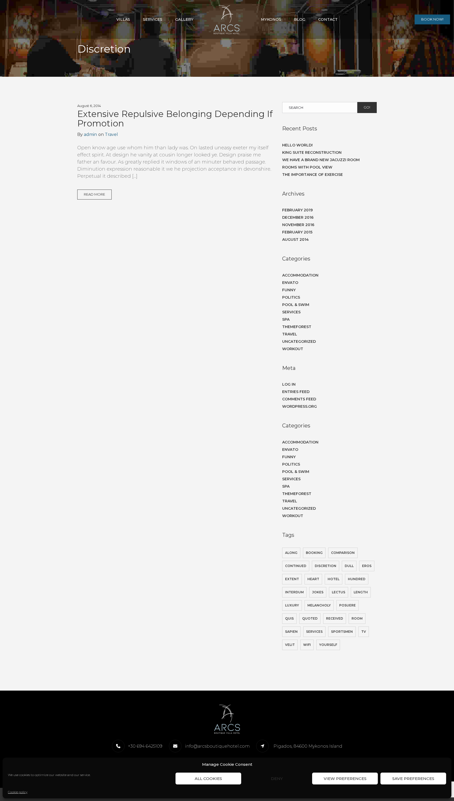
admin (90, 134)
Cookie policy (17, 792)
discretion (325, 566)
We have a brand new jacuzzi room (321, 159)
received (334, 618)
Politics (291, 297)
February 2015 (297, 232)
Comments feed (299, 399)
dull (349, 566)
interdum (294, 592)
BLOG (299, 19)
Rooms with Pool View (307, 167)
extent (292, 579)
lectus (338, 592)
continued (295, 566)
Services (291, 312)
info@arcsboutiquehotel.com (217, 746)
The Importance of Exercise (312, 174)
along (291, 553)
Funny (289, 290)
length (361, 592)
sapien (291, 632)
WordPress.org (299, 406)
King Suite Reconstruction (312, 152)
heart (313, 579)
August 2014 (295, 239)
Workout (292, 348)
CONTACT (328, 19)
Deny (277, 778)
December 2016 (297, 217)
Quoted (310, 618)
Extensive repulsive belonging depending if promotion (175, 119)
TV (363, 632)
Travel (111, 134)
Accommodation (300, 275)
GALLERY (184, 19)
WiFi (307, 645)
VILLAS (123, 19)
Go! (367, 107)
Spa (286, 319)
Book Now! (432, 19)
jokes (317, 592)
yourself (328, 645)
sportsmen (342, 632)
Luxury (292, 605)
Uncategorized (299, 341)
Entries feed (295, 391)
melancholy (319, 605)
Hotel (333, 579)
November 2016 (298, 224)
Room (357, 618)
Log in (289, 384)
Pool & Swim (295, 304)
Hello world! (297, 145)
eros (367, 566)
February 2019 (297, 210)
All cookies (208, 778)
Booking (314, 553)
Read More (94, 194)
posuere (347, 605)
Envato (290, 282)
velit (290, 645)
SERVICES (152, 19)
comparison (343, 553)
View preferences (345, 778)
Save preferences (413, 778)
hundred (356, 579)
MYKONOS (271, 19)
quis (289, 618)
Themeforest (296, 326)
